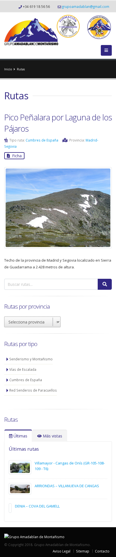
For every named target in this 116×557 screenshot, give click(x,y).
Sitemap (82, 551)
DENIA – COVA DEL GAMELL (37, 506)
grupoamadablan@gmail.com (85, 6)
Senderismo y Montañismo (31, 359)
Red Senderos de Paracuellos (33, 390)
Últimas (19, 436)
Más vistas (52, 436)
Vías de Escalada (22, 369)
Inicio (8, 69)
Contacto (102, 551)
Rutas (21, 69)
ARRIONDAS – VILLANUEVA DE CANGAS (67, 485)
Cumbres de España (42, 140)
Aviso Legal (61, 551)
